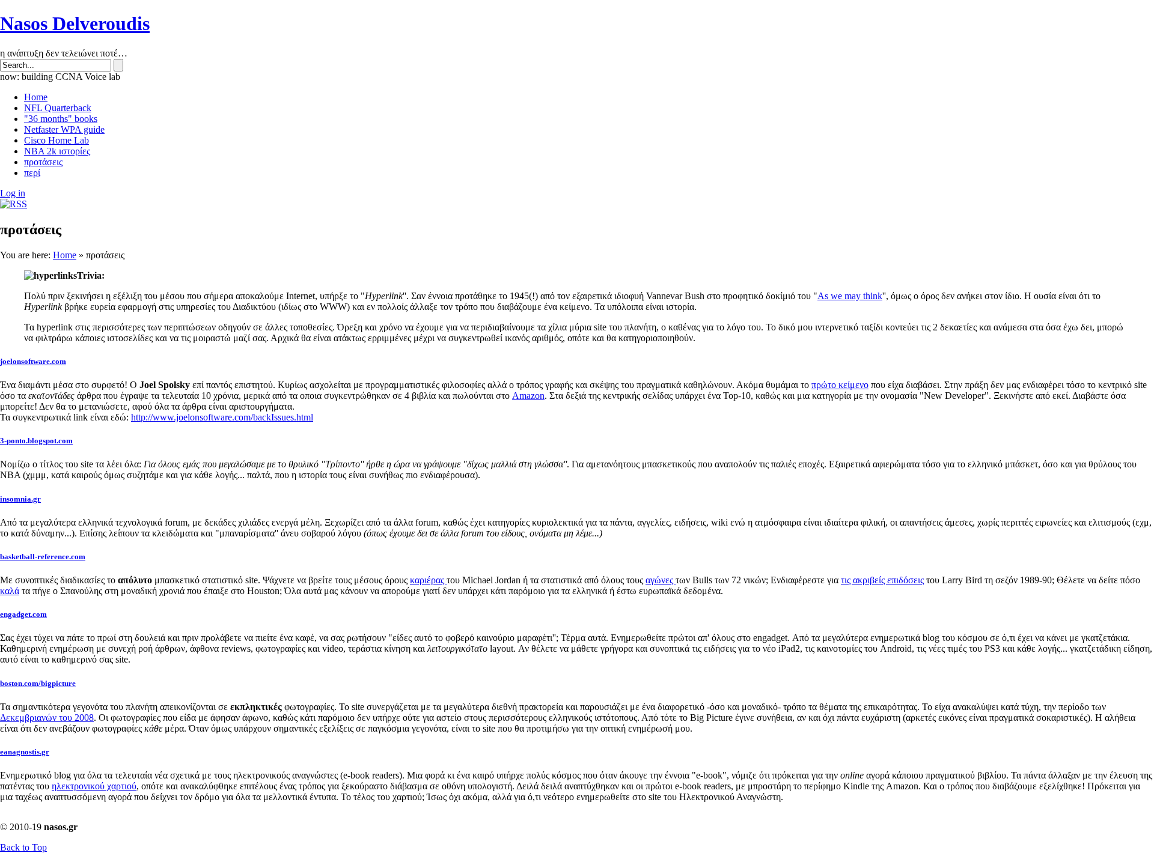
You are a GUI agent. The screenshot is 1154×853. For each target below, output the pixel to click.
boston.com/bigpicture (38, 683)
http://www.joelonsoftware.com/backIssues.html (222, 417)
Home (64, 255)
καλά (9, 591)
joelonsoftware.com (33, 361)
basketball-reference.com (42, 556)
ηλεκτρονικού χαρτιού (94, 786)
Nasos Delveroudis (75, 23)
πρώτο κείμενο (840, 385)
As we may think (849, 296)
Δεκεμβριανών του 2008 (47, 717)
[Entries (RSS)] (13, 204)
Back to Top (23, 847)
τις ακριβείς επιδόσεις (882, 580)
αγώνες (661, 580)
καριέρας (428, 580)
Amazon (528, 395)
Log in (12, 193)
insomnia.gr (20, 498)
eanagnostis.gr (24, 751)
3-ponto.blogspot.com (36, 440)
